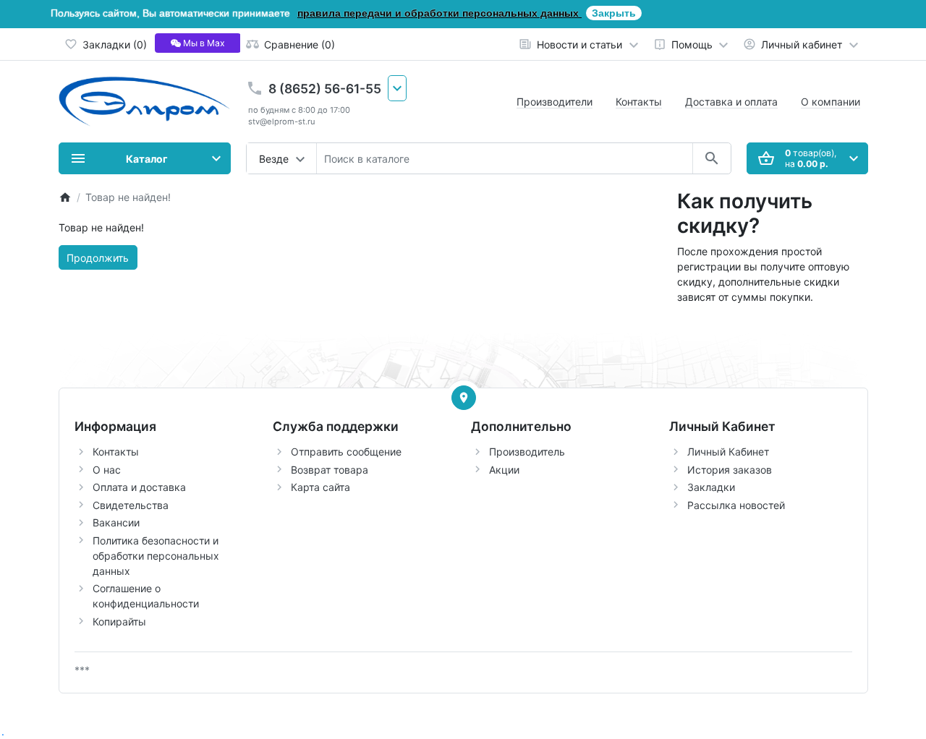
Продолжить (98, 258)
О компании (830, 101)
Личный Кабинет (728, 451)
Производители (554, 101)
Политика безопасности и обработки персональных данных (156, 555)
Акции (504, 470)
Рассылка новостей (736, 505)
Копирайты (119, 621)
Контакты (639, 101)
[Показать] (463, 397)
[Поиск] (711, 158)
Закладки (711, 487)
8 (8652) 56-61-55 (324, 88)
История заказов (729, 470)
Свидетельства (131, 505)
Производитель (527, 451)
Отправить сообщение (346, 451)
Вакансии (116, 522)
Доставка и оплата (731, 101)
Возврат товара (329, 470)
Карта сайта (320, 487)
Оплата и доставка (139, 487)
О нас (107, 470)
